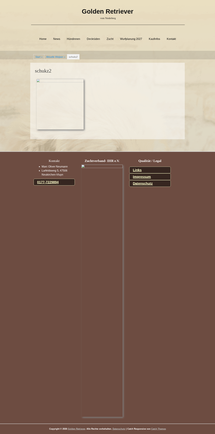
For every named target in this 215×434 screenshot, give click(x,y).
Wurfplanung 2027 (131, 39)
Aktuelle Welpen (55, 56)
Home (43, 39)
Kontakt (171, 39)
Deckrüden (93, 39)
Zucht (110, 39)
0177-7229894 (48, 182)
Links (137, 170)
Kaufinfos (154, 39)
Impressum (142, 177)
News (56, 39)
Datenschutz (143, 183)
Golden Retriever (107, 11)
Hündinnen (73, 39)
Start (38, 56)
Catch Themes (158, 429)
